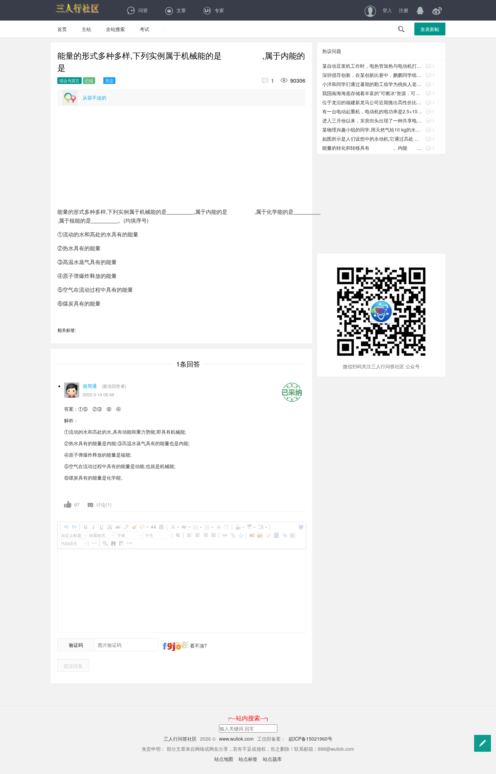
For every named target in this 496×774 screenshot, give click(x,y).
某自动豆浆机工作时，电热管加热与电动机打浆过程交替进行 (372, 65)
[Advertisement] (181, 160)
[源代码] (129, 543)
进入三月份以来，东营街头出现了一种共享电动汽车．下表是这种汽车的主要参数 (372, 120)
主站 (86, 29)
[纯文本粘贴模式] (161, 527)
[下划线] (101, 527)
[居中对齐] (197, 535)
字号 (149, 535)
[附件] (284, 535)
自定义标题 (71, 535)
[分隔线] (93, 543)
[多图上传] (259, 535)
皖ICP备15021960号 (309, 738)
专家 (219, 10)
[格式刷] (133, 527)
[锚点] (240, 535)
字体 (121, 535)
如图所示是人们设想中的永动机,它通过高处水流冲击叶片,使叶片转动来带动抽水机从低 (372, 138)
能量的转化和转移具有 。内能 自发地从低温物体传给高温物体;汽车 (372, 147)
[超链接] (224, 535)
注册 (403, 10)
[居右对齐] (205, 535)
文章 (181, 10)
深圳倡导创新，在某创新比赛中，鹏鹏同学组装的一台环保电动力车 (372, 74)
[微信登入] (437, 10)
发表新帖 (429, 29)
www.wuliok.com (237, 738)
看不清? (198, 645)
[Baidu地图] (292, 535)
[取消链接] (232, 535)
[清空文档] (226, 527)
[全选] (218, 527)
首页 (62, 29)
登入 (387, 10)
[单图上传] (251, 535)
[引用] (153, 527)
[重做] (74, 527)
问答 (143, 10)
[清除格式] (125, 527)
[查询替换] (113, 543)
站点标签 (248, 758)
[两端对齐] (213, 535)
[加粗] (85, 527)
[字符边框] (109, 527)
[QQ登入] (420, 10)
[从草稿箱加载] (121, 543)
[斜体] (93, 527)
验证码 (76, 644)
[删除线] (117, 527)
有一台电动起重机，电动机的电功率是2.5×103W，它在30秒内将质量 (372, 111)
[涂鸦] (268, 535)
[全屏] (300, 527)
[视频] (276, 535)
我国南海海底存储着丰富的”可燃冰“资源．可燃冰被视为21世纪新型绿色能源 (372, 93)
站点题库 (272, 758)
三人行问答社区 (180, 738)
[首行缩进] (177, 535)
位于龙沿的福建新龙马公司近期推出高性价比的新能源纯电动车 (372, 102)
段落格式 (97, 535)
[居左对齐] (189, 535)
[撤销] (65, 527)
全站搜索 (115, 29)
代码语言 (69, 543)
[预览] (105, 543)
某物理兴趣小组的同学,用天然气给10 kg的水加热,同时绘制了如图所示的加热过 (372, 129)
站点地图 (223, 758)
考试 (144, 29)
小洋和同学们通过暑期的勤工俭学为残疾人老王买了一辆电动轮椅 (372, 84)
